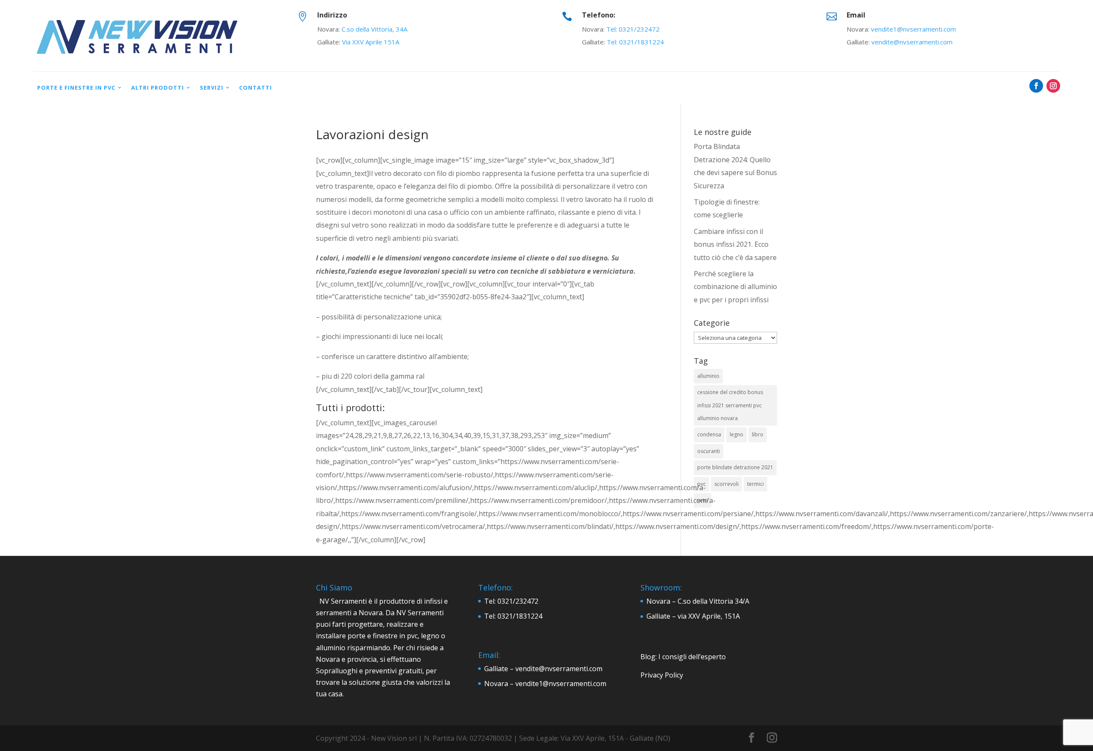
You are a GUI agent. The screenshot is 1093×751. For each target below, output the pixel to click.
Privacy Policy (661, 675)
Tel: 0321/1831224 (635, 42)
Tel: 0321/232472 (633, 29)
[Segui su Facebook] (1036, 86)
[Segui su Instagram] (1053, 86)
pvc (701, 484)
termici (755, 484)
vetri (702, 500)
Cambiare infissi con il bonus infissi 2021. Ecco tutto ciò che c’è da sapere (735, 244)
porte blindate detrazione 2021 (735, 467)
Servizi (211, 87)
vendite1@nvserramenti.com (913, 29)
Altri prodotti (157, 87)
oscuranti (708, 451)
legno (736, 434)
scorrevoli (726, 484)
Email (856, 15)
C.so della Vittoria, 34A (374, 29)
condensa (709, 434)
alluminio (708, 376)
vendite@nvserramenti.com (912, 42)
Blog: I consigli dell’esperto (683, 656)
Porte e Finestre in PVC (76, 87)
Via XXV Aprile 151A (370, 42)
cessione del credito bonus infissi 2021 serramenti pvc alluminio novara (730, 405)
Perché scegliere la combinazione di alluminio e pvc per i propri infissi (735, 286)
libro (757, 434)
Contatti (255, 87)
